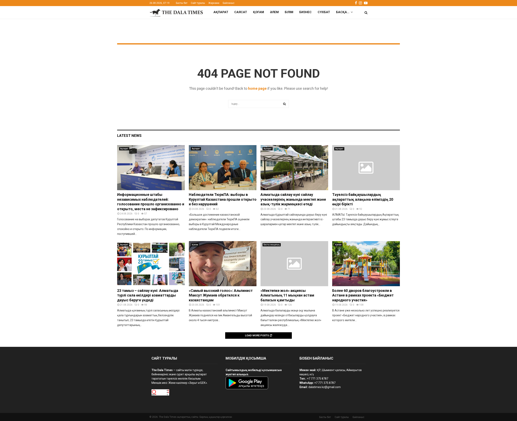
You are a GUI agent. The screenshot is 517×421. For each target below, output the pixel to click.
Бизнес (305, 12)
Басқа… (342, 12)
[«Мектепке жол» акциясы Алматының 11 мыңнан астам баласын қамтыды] (294, 263)
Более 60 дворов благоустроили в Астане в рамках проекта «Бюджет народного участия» (363, 295)
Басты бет (181, 3)
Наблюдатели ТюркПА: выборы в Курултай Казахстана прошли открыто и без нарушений (222, 199)
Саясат (240, 12)
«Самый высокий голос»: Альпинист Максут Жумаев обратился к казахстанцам (221, 295)
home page (257, 88)
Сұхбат (324, 12)
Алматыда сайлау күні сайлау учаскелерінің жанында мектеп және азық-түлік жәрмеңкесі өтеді (293, 199)
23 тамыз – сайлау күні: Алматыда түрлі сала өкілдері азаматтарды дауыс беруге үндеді (147, 295)
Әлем (274, 12)
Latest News (129, 135)
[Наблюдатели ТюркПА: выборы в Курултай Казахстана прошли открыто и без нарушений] (222, 167)
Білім (289, 12)
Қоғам (258, 12)
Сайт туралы (198, 3)
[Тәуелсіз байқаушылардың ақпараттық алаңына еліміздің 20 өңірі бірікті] (366, 167)
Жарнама (213, 3)
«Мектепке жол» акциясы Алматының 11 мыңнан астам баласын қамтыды (287, 295)
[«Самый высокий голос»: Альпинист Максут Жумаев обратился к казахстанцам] (222, 263)
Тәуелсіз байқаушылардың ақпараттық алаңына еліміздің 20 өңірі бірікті (362, 199)
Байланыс (228, 3)
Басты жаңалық (272, 245)
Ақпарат (220, 12)
